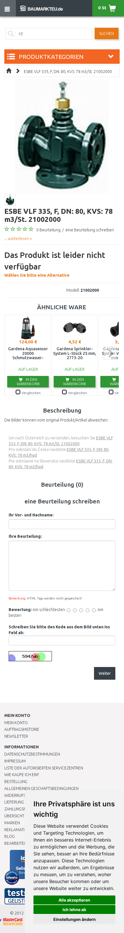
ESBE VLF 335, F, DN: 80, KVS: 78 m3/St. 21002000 (68, 71)
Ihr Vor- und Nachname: (31, 515)
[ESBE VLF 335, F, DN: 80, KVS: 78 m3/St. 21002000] (62, 136)
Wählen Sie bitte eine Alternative (54, 264)
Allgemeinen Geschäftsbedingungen (41, 788)
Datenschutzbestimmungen (32, 754)
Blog (9, 836)
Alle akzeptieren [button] (74, 900)
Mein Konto (16, 722)
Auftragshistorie (21, 729)
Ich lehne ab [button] (74, 909)
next (110, 353)
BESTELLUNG (15, 781)
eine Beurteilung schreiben (89, 230)
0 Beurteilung (48, 230)
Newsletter (16, 736)
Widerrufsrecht (20, 795)
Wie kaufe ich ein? (21, 774)
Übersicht (14, 816)
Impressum (15, 761)
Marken (12, 822)
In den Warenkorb (28, 381)
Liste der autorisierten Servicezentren (43, 768)
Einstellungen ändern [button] (74, 919)
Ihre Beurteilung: (25, 536)
